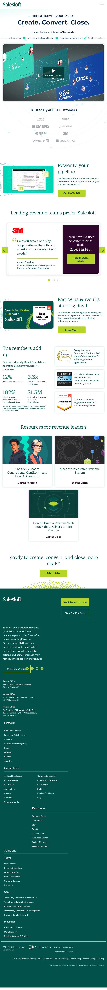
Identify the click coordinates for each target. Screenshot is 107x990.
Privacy (16, 958)
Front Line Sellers (11, 872)
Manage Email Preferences (66, 951)
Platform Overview (12, 730)
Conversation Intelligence (15, 743)
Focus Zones (42, 784)
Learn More (71, 329)
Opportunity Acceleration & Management (22, 910)
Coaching (8, 797)
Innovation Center (40, 838)
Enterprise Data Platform (15, 735)
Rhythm (7, 756)
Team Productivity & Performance (19, 902)
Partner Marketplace (41, 842)
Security (99, 958)
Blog (34, 825)
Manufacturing (10, 932)
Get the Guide (53, 536)
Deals (6, 748)
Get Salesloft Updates (75, 602)
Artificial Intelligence (13, 776)
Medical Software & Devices (16, 936)
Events (35, 829)
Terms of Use (74, 958)
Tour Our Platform (75, 613)
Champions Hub (39, 833)
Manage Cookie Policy (63, 947)
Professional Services (13, 927)
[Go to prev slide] (5, 250)
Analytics (8, 761)
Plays (39, 797)
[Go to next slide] (102, 250)
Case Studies (37, 820)
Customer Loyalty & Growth (16, 915)
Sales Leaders (10, 863)
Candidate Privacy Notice (55, 958)
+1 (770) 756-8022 (17, 668)
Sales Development (12, 876)
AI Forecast (9, 784)
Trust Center (82, 965)
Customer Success (12, 881)
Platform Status (97, 965)
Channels (8, 793)
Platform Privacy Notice (31, 958)
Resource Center (39, 816)
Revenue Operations (13, 868)
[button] (54, 280)
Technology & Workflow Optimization (20, 897)
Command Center (12, 802)
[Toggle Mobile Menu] (102, 3)
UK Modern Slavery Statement (62, 965)
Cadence (8, 739)
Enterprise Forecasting (47, 780)
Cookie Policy (88, 958)
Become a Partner (40, 846)
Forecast (8, 752)
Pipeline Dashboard (45, 793)
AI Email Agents (11, 780)
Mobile (40, 789)
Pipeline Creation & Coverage (17, 906)
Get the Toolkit (71, 193)
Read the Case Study (81, 259)
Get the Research (27, 482)
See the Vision (80, 482)
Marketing (8, 885)
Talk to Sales (53, 573)
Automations (9, 789)
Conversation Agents (46, 776)
